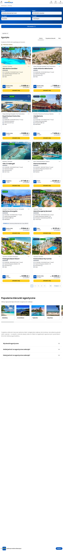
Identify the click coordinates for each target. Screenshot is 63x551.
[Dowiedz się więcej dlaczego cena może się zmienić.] (29, 85)
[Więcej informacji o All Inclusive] (11, 75)
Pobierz (59, 548)
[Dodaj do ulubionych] (28, 48)
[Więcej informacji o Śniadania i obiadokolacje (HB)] (51, 218)
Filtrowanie (30, 26)
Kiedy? (33, 10)
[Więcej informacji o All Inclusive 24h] (13, 122)
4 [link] (41, 286)
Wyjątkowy (8, 181)
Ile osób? (34, 16)
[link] (8, 2)
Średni (38, 181)
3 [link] (38, 286)
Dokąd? (3, 10)
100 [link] (50, 286)
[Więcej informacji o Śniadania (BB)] (43, 122)
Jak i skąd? (4, 16)
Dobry (38, 133)
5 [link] (44, 286)
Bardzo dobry (9, 85)
